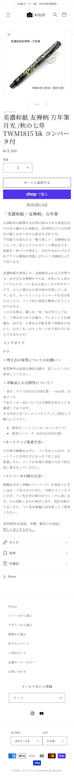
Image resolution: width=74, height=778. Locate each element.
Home (12, 606)
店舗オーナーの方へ (21, 662)
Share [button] (12, 576)
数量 (6, 159)
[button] (8, 14)
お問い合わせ (17, 671)
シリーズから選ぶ (20, 615)
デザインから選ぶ (20, 625)
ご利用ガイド (17, 653)
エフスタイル (29, 770)
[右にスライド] (46, 104)
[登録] (60, 698)
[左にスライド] (27, 104)
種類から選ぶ (17, 634)
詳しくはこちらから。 (19, 529)
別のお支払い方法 (37, 204)
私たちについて (18, 643)
